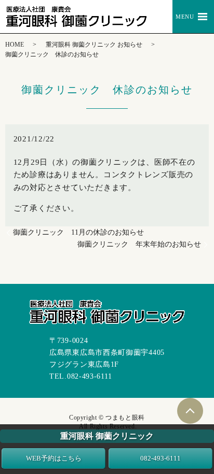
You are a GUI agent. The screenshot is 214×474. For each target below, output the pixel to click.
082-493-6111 (160, 458)
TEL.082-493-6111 (80, 376)
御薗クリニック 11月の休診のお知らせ (78, 232)
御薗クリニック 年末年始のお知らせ (139, 244)
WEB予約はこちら (54, 458)
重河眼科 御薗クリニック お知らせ (94, 44)
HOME (14, 44)
